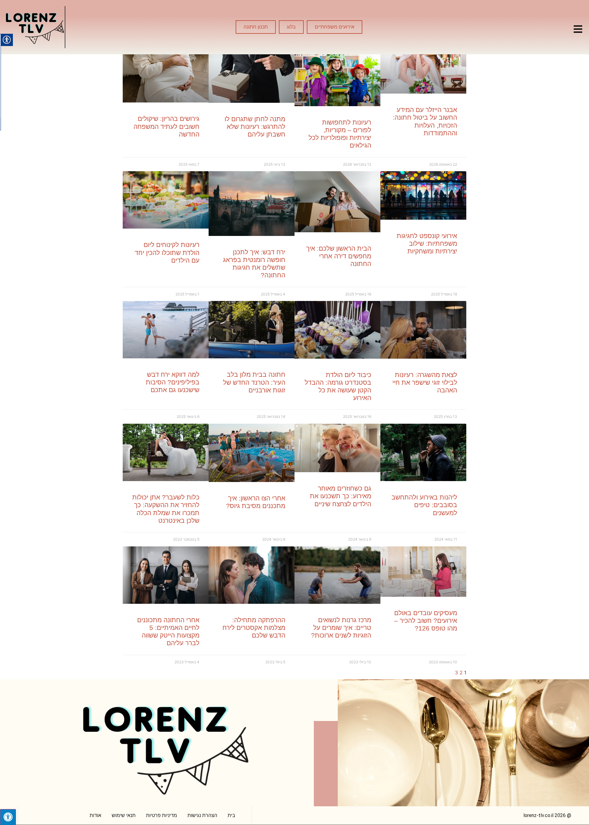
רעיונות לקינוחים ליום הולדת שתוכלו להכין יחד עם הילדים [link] (167, 252)
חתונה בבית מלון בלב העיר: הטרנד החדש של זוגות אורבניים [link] (254, 382)
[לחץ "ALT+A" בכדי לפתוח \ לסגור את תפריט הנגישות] (8, 817)
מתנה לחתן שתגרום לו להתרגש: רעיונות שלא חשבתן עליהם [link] (255, 126)
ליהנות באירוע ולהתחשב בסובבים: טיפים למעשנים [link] (424, 505)
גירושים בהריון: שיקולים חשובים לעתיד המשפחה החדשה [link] (166, 126)
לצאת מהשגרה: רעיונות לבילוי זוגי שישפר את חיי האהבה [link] (424, 382)
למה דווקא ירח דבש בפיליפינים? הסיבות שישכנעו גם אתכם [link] (172, 382)
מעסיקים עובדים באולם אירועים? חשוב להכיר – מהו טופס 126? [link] (425, 620)
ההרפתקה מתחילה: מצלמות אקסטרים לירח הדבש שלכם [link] (253, 627)
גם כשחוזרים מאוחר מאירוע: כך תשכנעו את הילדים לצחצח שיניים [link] (340, 496)
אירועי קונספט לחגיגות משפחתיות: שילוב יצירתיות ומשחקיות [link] (427, 243)
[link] (578, 29)
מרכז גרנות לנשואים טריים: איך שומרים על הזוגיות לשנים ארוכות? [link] (341, 627)
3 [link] (456, 672)
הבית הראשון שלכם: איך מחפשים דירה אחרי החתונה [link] (338, 256)
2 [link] (461, 672)
